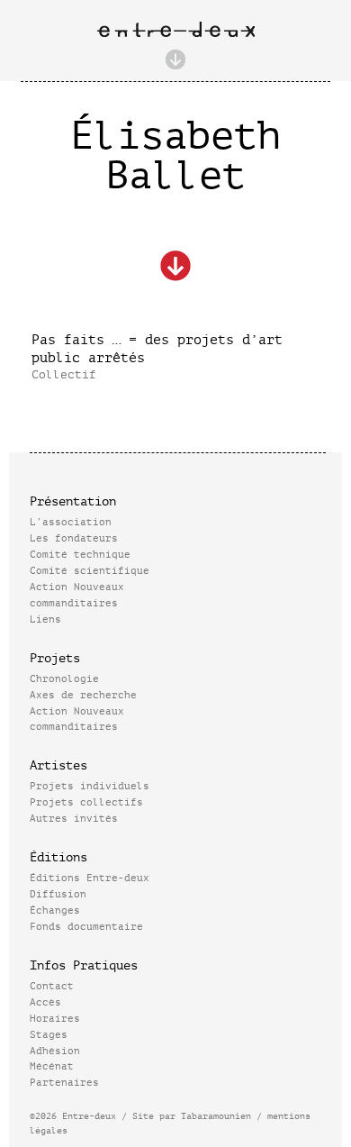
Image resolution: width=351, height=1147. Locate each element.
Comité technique (80, 554)
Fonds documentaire (86, 927)
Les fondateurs (74, 538)
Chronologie (64, 679)
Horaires (55, 1018)
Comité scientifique (89, 571)
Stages (49, 1035)
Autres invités (74, 818)
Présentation (73, 501)
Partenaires (64, 1082)
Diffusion (58, 894)
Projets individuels (89, 786)
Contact (52, 986)
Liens (45, 619)
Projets (55, 658)
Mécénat (52, 1066)
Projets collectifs (86, 802)
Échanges (55, 910)
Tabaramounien (216, 1116)
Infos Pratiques (84, 965)
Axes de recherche (83, 695)
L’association (71, 522)
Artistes (58, 765)
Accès (45, 1002)
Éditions (58, 857)
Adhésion (55, 1051)
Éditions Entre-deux (89, 878)
